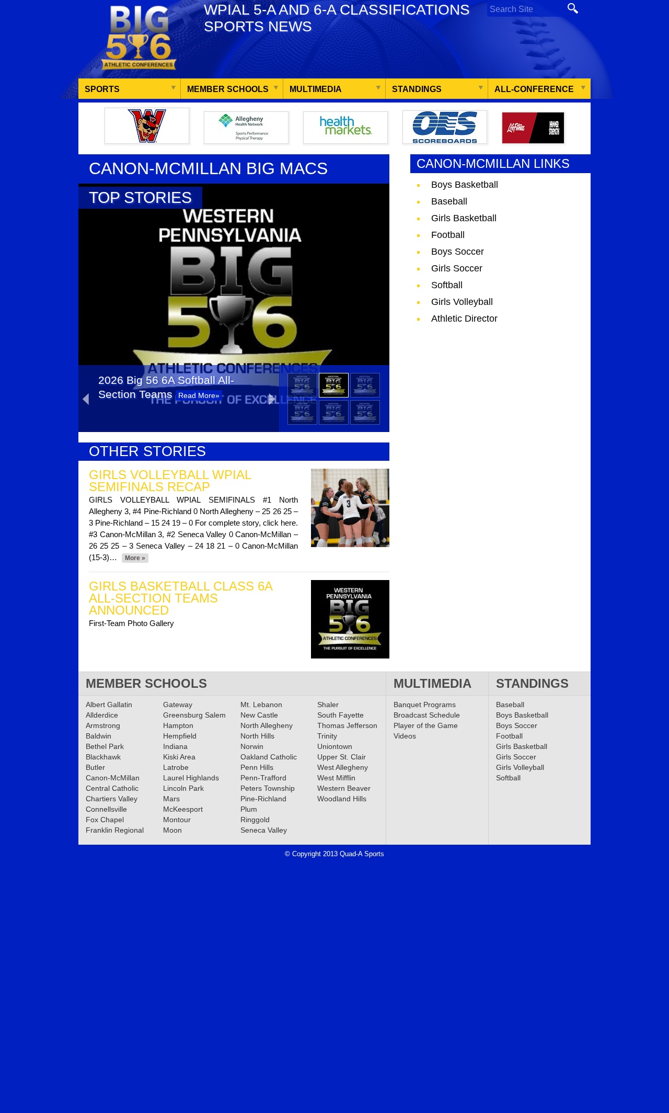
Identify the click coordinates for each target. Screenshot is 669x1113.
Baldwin (98, 736)
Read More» (199, 395)
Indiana (175, 746)
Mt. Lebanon (261, 704)
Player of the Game (426, 725)
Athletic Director (464, 318)
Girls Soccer (456, 268)
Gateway (177, 704)
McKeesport (183, 809)
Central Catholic (112, 788)
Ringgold (255, 819)
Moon (172, 830)
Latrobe (176, 767)
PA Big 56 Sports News (138, 38)
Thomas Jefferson (347, 725)
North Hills (257, 736)
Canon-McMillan (113, 778)
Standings (417, 89)
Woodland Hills (341, 798)
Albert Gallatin (109, 704)
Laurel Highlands (191, 778)
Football (448, 235)
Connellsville (106, 809)
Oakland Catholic (268, 757)
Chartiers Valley (111, 798)
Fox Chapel (105, 819)
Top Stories (140, 197)
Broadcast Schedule (427, 715)
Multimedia (316, 89)
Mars (171, 798)
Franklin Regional (115, 830)
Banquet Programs (425, 704)
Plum (248, 809)
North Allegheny (266, 725)
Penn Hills (256, 767)
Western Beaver (344, 788)
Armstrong (103, 725)
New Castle (259, 715)
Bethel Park (105, 746)
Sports (102, 89)
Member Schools (228, 89)
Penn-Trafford (263, 778)
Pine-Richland (263, 798)
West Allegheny (342, 767)
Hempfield (180, 736)
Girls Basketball (464, 218)
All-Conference (534, 89)
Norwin (251, 746)
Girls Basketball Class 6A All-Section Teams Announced (180, 598)
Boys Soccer (457, 251)
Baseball (449, 201)
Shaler (328, 704)
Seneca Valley (263, 830)
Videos (405, 736)
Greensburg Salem (194, 715)
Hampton (178, 725)
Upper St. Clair (341, 757)
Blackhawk (103, 757)
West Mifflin (336, 778)
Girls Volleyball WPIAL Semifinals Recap (170, 481)
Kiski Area (179, 757)
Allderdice (102, 715)
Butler (95, 767)
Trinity (327, 736)
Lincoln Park (183, 788)
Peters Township (267, 788)
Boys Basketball (464, 184)
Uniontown (334, 746)
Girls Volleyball (462, 302)
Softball (447, 285)
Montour (177, 819)
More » (135, 558)
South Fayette (340, 715)
